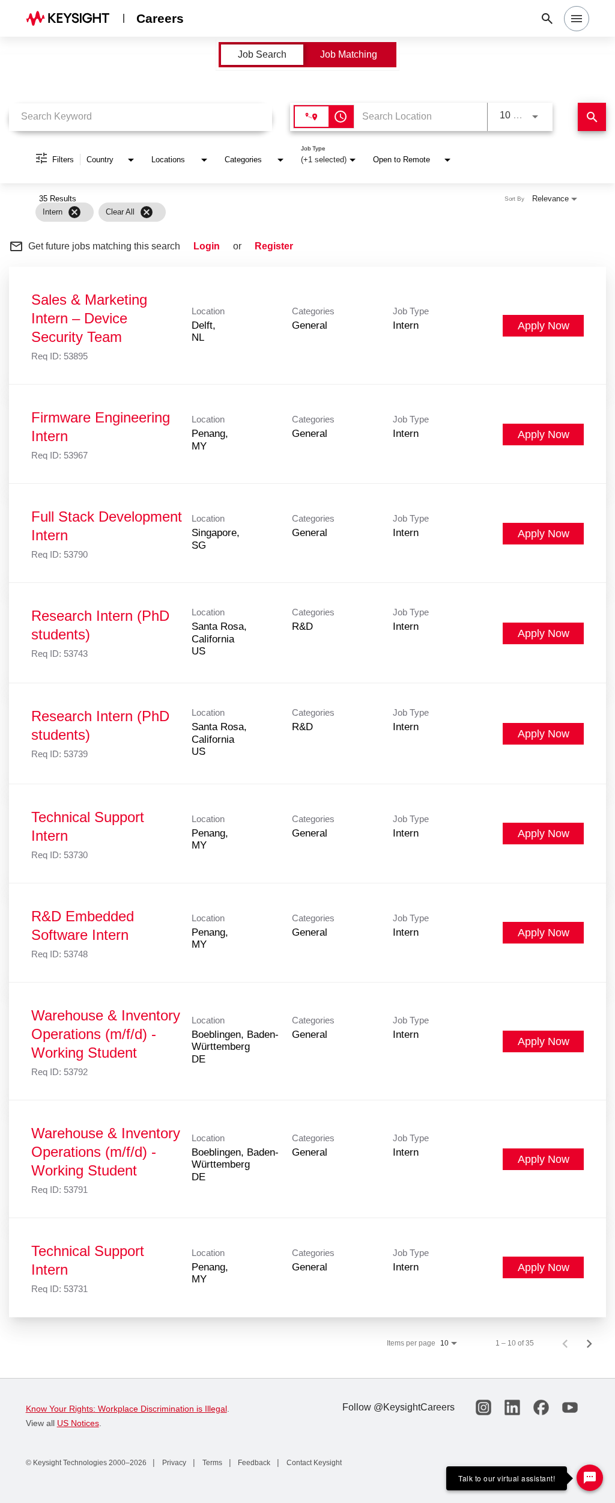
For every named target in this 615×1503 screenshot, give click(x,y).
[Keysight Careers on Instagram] (483, 1407)
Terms (211, 1463)
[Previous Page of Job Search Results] (565, 1343)
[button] (576, 18)
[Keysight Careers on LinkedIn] (512, 1407)
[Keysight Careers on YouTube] (570, 1407)
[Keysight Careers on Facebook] (541, 1407)
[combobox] (140, 117)
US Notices (78, 1423)
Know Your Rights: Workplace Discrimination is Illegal (126, 1408)
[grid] (283, 212)
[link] (307, 326)
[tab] (262, 54)
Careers (160, 18)
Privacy (173, 1463)
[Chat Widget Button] (590, 1478)
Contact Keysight (313, 1463)
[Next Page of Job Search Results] (589, 1343)
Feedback (253, 1463)
